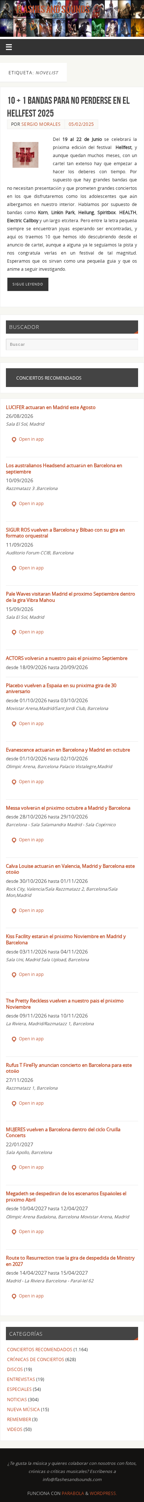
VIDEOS (15, 1429)
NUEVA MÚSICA (23, 1409)
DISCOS (15, 1369)
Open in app (31, 439)
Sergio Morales (41, 124)
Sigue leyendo (28, 284)
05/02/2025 (81, 124)
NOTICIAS (17, 1399)
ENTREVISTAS (21, 1379)
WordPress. (103, 1493)
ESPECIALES (19, 1389)
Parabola (73, 1493)
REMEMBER (19, 1419)
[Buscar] (129, 347)
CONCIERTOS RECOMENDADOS (39, 1349)
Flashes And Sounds (53, 9)
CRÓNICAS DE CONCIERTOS (35, 1359)
